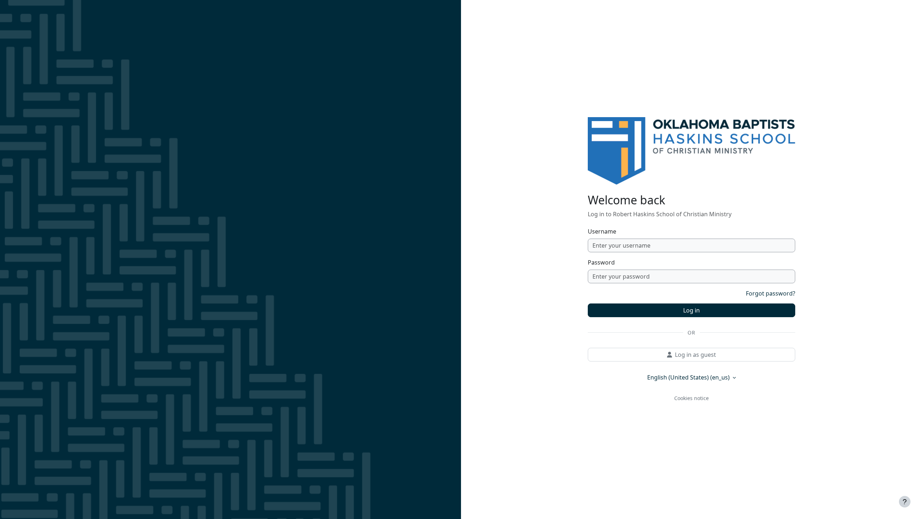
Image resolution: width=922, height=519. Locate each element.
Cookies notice (691, 398)
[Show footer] (904, 501)
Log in (691, 310)
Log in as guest (695, 355)
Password (601, 262)
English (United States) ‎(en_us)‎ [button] (689, 377)
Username (602, 231)
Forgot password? (770, 293)
